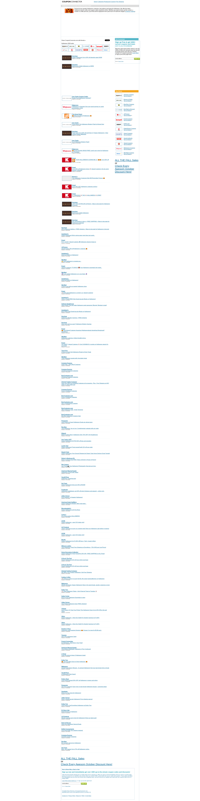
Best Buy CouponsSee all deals (129, 105)
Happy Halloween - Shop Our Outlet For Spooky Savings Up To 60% (80, 617)
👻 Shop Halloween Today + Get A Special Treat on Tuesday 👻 (79, 591)
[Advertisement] (100, 25)
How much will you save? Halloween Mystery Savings (76, 324)
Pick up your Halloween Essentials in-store (73, 597)
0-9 (63, 792)
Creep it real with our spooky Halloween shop (74, 286)
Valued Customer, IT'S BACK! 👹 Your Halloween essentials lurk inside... (81, 267)
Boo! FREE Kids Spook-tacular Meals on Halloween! (76, 311)
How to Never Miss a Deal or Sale (71, 769)
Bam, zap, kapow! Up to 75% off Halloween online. (75, 749)
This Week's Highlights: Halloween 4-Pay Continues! (76, 649)
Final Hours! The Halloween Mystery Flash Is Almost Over (88, 124)
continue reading (130, 11)
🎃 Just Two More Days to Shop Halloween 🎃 (74, 661)
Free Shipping (120, 1)
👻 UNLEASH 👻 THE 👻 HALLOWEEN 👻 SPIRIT (86, 195)
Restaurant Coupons (110, 1)
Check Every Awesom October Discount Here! (124, 169)
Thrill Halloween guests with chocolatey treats (74, 358)
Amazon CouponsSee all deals (129, 95)
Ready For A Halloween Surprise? (81, 98)
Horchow (75, 56)
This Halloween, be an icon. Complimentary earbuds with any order (80, 428)
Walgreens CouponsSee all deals (129, 148)
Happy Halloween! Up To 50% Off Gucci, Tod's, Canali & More (78, 541)
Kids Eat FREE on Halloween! (69, 255)
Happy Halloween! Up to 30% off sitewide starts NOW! (87, 57)
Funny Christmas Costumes (69, 391)
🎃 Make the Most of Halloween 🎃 (82, 115)
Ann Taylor (75, 123)
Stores (95, 1)
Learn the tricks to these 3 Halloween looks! (73, 655)
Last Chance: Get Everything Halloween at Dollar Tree (76, 705)
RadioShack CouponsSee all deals (130, 129)
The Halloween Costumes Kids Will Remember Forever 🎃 (88, 178)
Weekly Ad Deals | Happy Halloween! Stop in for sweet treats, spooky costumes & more (85, 585)
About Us (78, 795)
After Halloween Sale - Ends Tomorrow (72, 409)
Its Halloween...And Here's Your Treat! (71, 642)
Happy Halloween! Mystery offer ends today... (73, 503)
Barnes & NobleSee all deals (128, 100)
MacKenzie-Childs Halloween (80, 213)
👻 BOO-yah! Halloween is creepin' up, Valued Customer (77, 292)
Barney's (74, 176)
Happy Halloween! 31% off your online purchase (74, 560)
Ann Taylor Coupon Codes (80, 96)
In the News (88, 795)
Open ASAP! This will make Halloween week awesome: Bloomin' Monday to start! (84, 305)
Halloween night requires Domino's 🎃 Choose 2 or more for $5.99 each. (81, 630)
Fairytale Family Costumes (68, 736)
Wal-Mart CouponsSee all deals (129, 153)
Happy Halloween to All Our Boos (70, 510)
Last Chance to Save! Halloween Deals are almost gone (76, 422)
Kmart (74, 158)
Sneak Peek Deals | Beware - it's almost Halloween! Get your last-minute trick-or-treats (85, 668)
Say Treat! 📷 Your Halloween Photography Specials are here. (78, 466)
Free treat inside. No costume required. (72, 730)
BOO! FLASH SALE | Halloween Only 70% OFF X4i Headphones (79, 434)
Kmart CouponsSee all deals (128, 119)
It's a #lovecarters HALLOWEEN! (70, 516)
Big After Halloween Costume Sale (71, 416)
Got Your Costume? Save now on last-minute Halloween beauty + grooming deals (84, 686)
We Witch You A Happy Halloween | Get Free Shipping (76, 572)
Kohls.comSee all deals (127, 124)
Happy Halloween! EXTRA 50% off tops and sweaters (76, 441)
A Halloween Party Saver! (68, 674)
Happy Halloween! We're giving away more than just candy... (78, 235)
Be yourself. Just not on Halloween (71, 743)
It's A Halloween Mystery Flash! (80, 142)
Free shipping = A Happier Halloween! (72, 497)
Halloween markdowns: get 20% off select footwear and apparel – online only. (82, 491)
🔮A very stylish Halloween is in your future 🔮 (74, 274)
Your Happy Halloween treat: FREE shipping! (74, 603)
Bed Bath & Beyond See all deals (129, 109)
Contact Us (65, 795)
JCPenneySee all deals (127, 114)
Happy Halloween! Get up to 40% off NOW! (73, 485)
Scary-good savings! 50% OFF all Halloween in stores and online (79, 680)
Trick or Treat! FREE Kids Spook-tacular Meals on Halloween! (78, 299)
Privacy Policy (121, 61)
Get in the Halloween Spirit (68, 636)
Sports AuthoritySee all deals (128, 139)
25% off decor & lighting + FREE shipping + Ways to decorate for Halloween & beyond (85, 229)
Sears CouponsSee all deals (128, 134)
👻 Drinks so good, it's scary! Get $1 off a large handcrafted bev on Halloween (82, 578)
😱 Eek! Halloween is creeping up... (71, 261)
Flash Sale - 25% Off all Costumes (70, 364)
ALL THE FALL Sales (126, 160)
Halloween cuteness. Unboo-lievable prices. (73, 338)
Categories (101, 1)
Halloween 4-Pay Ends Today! (69, 472)
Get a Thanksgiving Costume (69, 403)
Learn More (135, 53)
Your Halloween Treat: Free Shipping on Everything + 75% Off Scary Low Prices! (83, 547)
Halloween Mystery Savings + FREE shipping (74, 317)
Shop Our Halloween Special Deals (71, 724)
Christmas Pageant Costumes (69, 370)
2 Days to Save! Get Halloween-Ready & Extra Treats (76, 352)
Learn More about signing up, (69, 780)
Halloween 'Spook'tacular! (68, 478)
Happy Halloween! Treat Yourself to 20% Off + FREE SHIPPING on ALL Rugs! (83, 553)
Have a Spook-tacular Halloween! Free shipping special (76, 699)
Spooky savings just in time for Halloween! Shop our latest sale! (79, 718)
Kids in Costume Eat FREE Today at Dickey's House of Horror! (78, 459)
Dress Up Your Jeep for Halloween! (71, 693)
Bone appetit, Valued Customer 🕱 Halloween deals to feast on (78, 242)
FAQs (83, 795)
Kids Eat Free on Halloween (69, 711)
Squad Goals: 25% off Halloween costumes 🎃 (74, 248)
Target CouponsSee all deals (128, 143)
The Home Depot (77, 114)
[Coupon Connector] (72, 2)
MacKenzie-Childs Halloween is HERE (83, 66)
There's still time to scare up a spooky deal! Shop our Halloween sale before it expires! (85, 528)
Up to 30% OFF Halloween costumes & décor (84, 186)
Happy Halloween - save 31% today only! (72, 522)
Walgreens (75, 105)
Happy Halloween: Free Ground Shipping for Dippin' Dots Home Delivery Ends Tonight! (85, 453)
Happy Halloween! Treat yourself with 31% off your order (77, 447)
